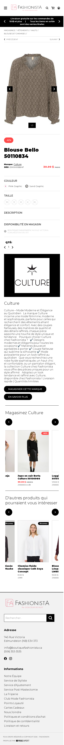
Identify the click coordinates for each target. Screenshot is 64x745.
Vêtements (23, 30)
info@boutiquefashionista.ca (23, 647)
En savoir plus (18, 396)
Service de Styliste (15, 680)
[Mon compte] (58, 8)
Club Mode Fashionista (19, 698)
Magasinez (9, 30)
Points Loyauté (14, 703)
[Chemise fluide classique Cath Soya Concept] (33, 549)
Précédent (12, 39)
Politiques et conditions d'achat (25, 716)
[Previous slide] (4, 21)
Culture (18, 164)
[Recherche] (47, 8)
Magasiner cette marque (25, 389)
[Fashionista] (32, 603)
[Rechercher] (50, 618)
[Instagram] (10, 658)
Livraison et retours (16, 725)
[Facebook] (5, 658)
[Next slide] (59, 21)
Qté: (8, 242)
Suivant (54, 39)
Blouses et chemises (14, 33)
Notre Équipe (12, 676)
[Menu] (5, 8)
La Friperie (11, 694)
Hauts (34, 30)
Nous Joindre (12, 712)
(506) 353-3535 (12, 651)
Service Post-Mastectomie (21, 689)
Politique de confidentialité (22, 721)
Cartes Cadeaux (14, 707)
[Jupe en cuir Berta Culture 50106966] (33, 458)
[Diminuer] (5, 247)
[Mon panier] (52, 8)
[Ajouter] (12, 247)
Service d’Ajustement (17, 685)
